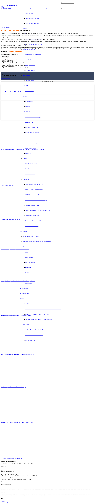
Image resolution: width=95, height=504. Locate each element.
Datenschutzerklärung (5, 502)
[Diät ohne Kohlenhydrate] (11, 164)
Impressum (3, 501)
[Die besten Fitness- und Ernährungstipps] (11, 436)
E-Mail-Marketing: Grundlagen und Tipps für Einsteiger (15, 249)
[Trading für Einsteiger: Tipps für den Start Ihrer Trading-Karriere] (11, 259)
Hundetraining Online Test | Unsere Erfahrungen (13, 387)
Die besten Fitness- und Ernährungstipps (11, 458)
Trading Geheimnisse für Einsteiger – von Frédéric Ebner (16, 315)
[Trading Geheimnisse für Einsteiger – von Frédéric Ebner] (11, 293)
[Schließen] (61, 8)
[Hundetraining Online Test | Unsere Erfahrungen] (11, 365)
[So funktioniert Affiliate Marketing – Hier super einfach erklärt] (11, 333)
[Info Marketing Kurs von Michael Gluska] (11, 89)
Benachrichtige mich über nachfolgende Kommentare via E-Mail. (16, 479)
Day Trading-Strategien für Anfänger (10, 219)
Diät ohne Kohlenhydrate (7, 185)
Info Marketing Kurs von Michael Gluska (12, 91)
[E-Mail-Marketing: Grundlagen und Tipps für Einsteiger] (11, 227)
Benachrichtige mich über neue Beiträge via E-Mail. (13, 482)
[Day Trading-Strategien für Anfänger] (11, 198)
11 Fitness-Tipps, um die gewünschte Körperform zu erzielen (17, 422)
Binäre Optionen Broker (8, 98)
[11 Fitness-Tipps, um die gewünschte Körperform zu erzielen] (11, 400)
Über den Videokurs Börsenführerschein (12, 117)
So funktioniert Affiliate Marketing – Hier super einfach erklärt (17, 354)
